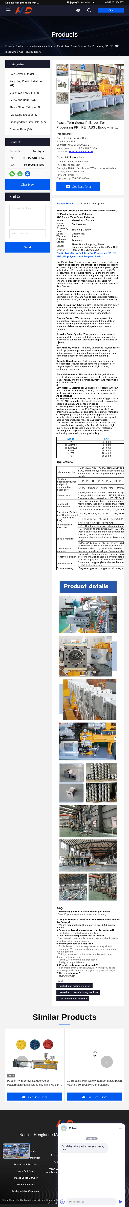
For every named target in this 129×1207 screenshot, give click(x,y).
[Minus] (121, 1128)
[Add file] (62, 1201)
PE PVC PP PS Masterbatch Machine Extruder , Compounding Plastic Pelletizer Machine (92, 1083)
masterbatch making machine (74, 986)
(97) (24, 74)
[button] (22, 1062)
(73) (22, 100)
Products (20, 46)
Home (8, 46)
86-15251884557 (114, 2)
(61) (25, 83)
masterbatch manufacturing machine (78, 992)
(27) (27, 122)
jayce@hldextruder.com (82, 2)
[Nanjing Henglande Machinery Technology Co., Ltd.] (23, 10)
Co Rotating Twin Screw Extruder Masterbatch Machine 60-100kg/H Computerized (34, 1082)
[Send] (120, 1201)
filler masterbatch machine (73, 998)
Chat (111, 10)
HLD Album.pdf (67, 975)
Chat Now (27, 184)
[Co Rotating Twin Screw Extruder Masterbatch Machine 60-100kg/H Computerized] (34, 1053)
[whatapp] (19, 173)
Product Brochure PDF (81, 151)
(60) (20, 129)
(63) (24, 92)
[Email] (27, 174)
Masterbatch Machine (41, 46)
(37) (23, 114)
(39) (25, 107)
